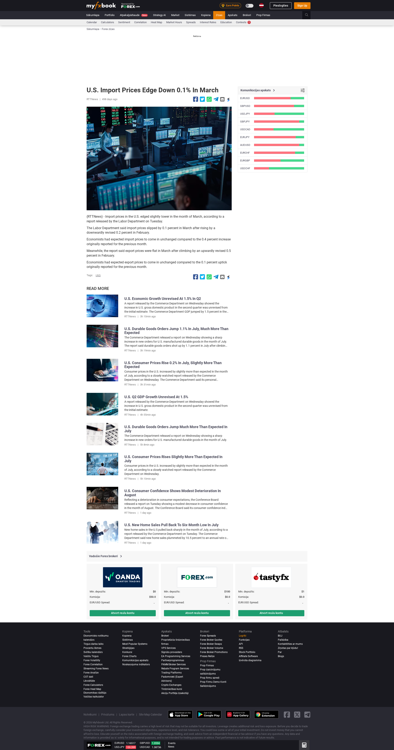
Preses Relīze (207, 656)
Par (280, 652)
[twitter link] (297, 714)
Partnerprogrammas (172, 660)
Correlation (140, 22)
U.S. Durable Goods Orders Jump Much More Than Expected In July (175, 429)
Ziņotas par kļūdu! (288, 648)
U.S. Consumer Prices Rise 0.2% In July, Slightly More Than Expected (173, 365)
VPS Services (168, 648)
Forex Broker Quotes (211, 639)
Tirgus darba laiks (93, 644)
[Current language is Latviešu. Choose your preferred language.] (261, 5)
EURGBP (245, 160)
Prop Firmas (263, 15)
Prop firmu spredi (209, 677)
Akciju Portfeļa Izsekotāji (175, 693)
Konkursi (127, 652)
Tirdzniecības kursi (171, 689)
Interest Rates (208, 22)
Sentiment (124, 22)
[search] (308, 15)
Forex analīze (91, 672)
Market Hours (174, 22)
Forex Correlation (93, 664)
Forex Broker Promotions (214, 652)
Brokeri (247, 15)
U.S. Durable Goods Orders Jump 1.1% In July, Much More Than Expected (176, 331)
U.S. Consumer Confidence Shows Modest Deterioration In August (172, 493)
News (171, 746)
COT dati (88, 676)
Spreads (191, 22)
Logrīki (242, 635)
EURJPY (245, 137)
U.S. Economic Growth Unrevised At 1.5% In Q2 (162, 298)
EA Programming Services (175, 656)
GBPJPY (245, 121)
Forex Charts (129, 656)
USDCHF (245, 168)
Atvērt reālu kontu (122, 613)
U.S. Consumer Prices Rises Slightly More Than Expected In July (173, 459)
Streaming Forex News (96, 668)
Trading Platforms (171, 672)
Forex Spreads (208, 635)
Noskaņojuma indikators (136, 664)
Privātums (107, 714)
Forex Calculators (93, 685)
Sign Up (302, 5)
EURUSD (245, 98)
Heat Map (156, 22)
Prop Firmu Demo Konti (213, 681)
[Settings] (303, 91)
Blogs (281, 656)
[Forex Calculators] (304, 745)
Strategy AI (159, 15)
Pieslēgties (280, 5)
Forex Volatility (92, 660)
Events (171, 743)
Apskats (232, 15)
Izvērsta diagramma (250, 660)
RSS (241, 648)
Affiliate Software (248, 656)
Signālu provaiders (171, 652)
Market (175, 15)
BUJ (280, 635)
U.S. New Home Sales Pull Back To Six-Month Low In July (171, 525)
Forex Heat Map (92, 689)
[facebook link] (287, 714)
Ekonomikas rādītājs (95, 692)
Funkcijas (244, 639)
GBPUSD (245, 106)
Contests (243, 22)
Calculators (107, 22)
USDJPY (245, 113)
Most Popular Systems (134, 644)
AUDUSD (245, 145)
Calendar (92, 22)
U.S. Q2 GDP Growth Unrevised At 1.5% (156, 397)
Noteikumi (90, 714)
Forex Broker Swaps (211, 644)
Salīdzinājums (208, 686)
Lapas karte (126, 714)
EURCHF (245, 152)
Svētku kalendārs (93, 652)
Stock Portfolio (247, 652)
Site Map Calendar (150, 714)
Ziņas (219, 15)
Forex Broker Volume (211, 648)
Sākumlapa (92, 15)
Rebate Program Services (175, 668)
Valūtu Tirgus (91, 656)
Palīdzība (283, 639)
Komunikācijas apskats (135, 660)
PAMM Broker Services (173, 664)
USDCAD (245, 129)
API (241, 644)
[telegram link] (307, 714)
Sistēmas (190, 15)
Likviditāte (89, 680)
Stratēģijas (128, 648)
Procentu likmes (92, 648)
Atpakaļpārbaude (133, 15)
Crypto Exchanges (171, 685)
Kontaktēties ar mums (290, 644)
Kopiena (206, 15)
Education (226, 22)
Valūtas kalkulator (94, 696)
